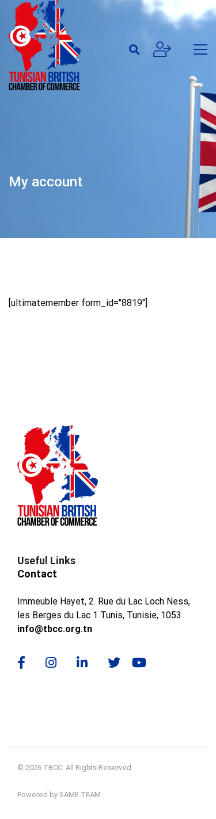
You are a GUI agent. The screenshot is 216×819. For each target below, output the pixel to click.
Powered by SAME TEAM (59, 794)
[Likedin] (82, 662)
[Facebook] (21, 662)
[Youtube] (143, 662)
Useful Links (46, 560)
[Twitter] (114, 662)
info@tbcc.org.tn (54, 628)
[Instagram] (51, 662)
